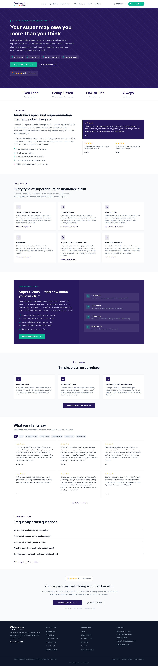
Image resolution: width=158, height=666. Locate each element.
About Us (84, 642)
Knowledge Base (87, 638)
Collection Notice (139, 659)
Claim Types (64, 4)
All (15, 436)
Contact (97, 4)
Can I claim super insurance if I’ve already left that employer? (36, 554)
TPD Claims (50, 635)
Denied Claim (69, 436)
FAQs (83, 631)
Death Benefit (81, 436)
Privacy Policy (116, 659)
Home (44, 4)
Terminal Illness (57, 436)
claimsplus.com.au (123, 644)
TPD (21, 436)
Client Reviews (86, 635)
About (90, 4)
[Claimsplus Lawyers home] (21, 4)
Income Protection (31, 436)
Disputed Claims (51, 649)
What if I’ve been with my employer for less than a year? (34, 548)
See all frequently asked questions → (27, 562)
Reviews (82, 4)
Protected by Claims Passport (80, 663)
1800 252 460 (18, 642)
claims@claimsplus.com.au (126, 641)
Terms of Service (127, 659)
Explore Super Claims (30, 336)
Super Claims (53, 4)
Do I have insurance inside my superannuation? (31, 530)
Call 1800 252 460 (50, 65)
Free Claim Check (136, 4)
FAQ (74, 4)
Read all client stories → (79, 503)
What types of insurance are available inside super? (32, 536)
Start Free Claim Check (22, 65)
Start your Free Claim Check (77, 405)
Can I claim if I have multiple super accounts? (30, 542)
